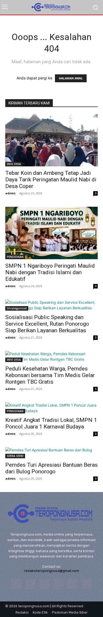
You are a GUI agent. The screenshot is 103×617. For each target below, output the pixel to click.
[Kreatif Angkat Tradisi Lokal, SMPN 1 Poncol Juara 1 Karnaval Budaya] (51, 407)
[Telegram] (58, 584)
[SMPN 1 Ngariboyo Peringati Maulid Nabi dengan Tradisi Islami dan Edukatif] (51, 233)
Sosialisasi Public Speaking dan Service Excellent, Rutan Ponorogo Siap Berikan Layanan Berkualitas (47, 324)
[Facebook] (16, 584)
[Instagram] (30, 584)
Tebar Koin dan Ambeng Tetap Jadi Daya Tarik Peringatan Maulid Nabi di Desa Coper (50, 179)
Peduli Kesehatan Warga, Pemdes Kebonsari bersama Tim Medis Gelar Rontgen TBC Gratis (50, 375)
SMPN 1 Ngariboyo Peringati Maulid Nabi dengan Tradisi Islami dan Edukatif (50, 272)
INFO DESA (14, 164)
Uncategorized (17, 308)
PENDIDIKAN (15, 257)
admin (10, 193)
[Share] (44, 584)
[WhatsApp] (86, 584)
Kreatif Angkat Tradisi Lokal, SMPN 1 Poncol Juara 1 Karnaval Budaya (51, 423)
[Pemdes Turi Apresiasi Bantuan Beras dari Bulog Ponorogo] (51, 452)
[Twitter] (72, 584)
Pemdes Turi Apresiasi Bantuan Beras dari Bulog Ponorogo (51, 468)
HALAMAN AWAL (71, 78)
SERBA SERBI (15, 456)
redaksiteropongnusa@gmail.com (51, 571)
